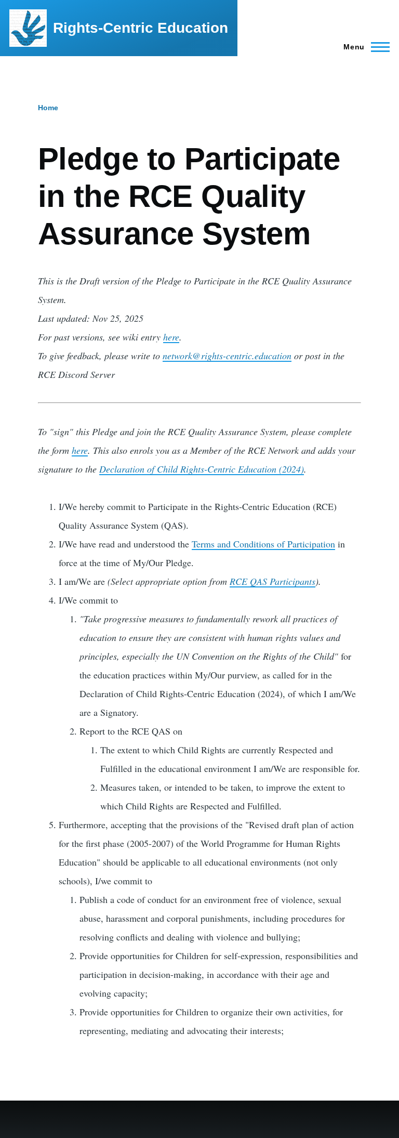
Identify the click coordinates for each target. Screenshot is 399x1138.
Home (48, 107)
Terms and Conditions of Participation (263, 544)
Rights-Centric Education (140, 28)
